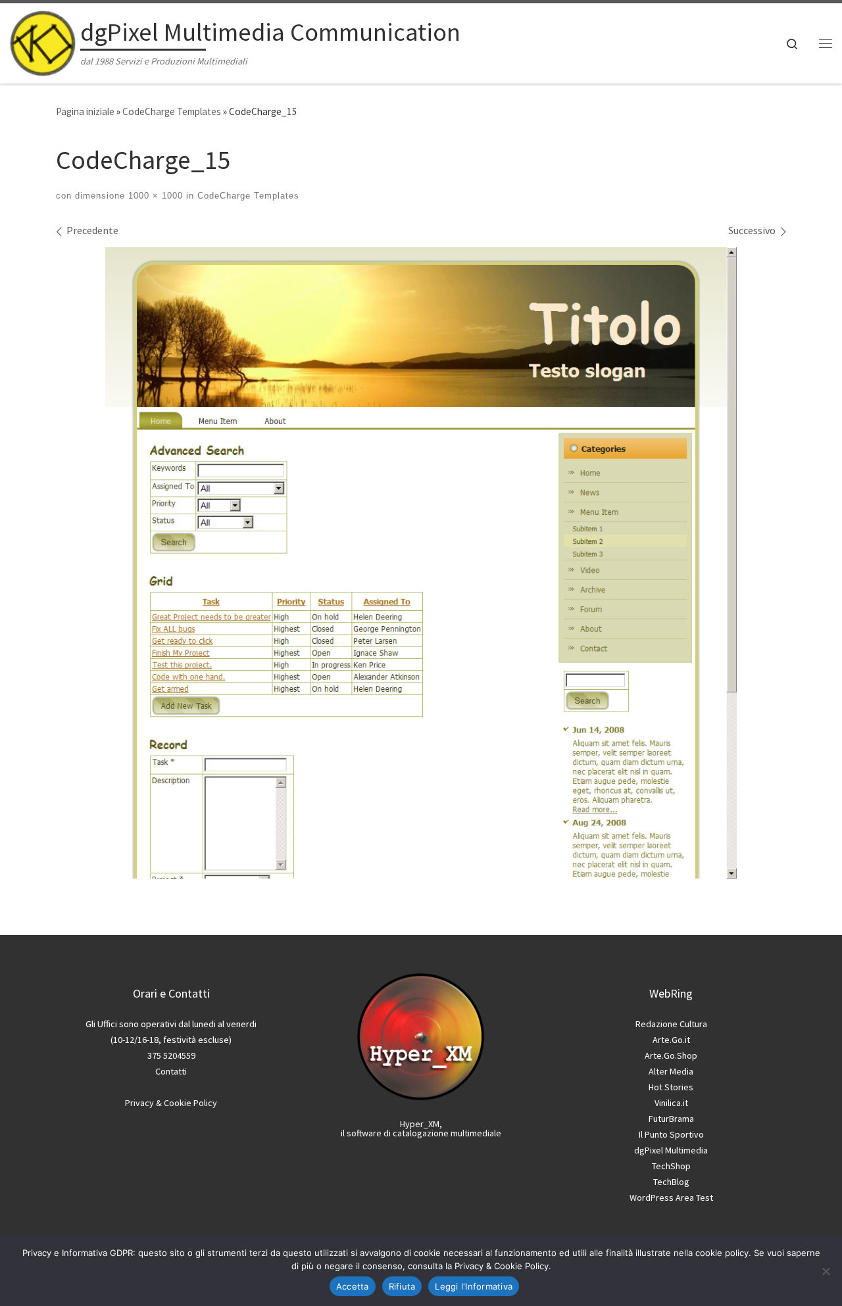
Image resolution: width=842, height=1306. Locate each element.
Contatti (171, 1071)
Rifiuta (402, 1286)
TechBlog (671, 1182)
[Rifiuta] (825, 1271)
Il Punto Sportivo (671, 1134)
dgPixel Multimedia (671, 1150)
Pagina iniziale (85, 111)
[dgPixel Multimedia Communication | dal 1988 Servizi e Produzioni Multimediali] (43, 40)
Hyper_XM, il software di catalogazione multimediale (421, 1128)
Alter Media (671, 1071)
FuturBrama (671, 1119)
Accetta (352, 1286)
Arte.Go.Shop (671, 1055)
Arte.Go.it (671, 1040)
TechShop (671, 1166)
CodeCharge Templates (171, 111)
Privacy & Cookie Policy (171, 1103)
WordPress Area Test (671, 1197)
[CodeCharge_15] (421, 563)
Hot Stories (671, 1087)
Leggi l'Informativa (473, 1286)
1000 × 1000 (154, 196)
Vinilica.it (671, 1103)
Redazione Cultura (671, 1024)
